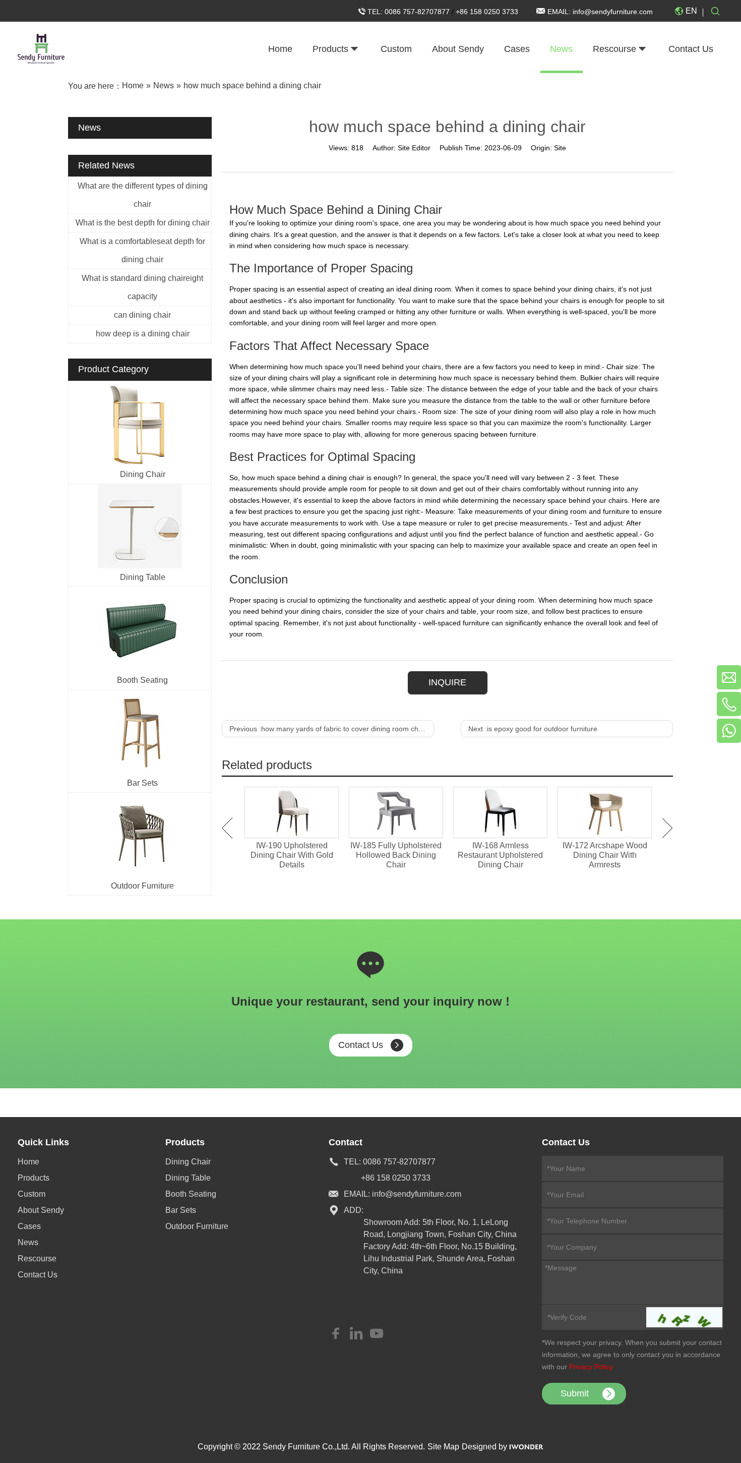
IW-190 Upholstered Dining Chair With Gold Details (292, 855)
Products (33, 1178)
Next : (532, 729)
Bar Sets (142, 783)
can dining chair (142, 315)
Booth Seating (142, 680)
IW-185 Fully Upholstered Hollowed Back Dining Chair (396, 855)
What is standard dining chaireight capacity (142, 287)
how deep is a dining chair (143, 333)
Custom (31, 1194)
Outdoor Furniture (142, 886)
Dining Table (142, 577)
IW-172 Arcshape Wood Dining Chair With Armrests (605, 855)
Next (667, 828)
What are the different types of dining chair (143, 195)
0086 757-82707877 (418, 12)
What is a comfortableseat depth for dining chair (142, 250)
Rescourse (37, 1258)
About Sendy (41, 1210)
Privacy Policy (591, 1367)
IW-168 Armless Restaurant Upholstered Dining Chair (500, 855)
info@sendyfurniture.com (613, 12)
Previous (227, 828)
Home (28, 1161)
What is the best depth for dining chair (143, 222)
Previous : (327, 729)
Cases (29, 1226)
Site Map (443, 1446)
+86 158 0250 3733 (487, 12)
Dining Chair (142, 474)
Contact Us (360, 1045)
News (28, 1242)
